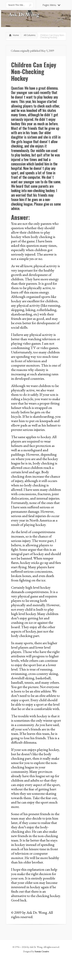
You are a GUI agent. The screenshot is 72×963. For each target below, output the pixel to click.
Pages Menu (49, 5)
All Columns (29, 35)
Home (16, 35)
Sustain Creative (42, 951)
